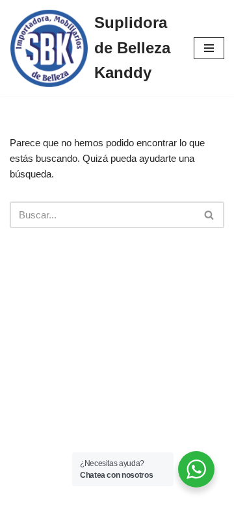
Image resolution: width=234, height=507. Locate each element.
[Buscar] (209, 215)
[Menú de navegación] (209, 48)
